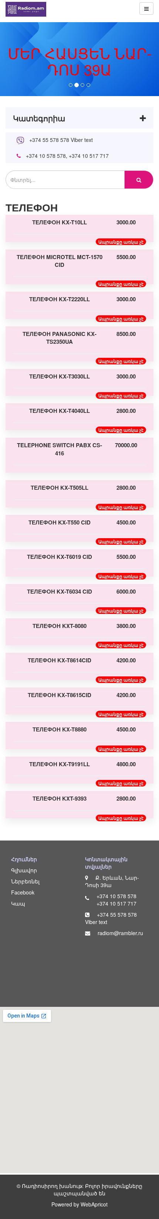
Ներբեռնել (25, 881)
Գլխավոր (24, 870)
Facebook (22, 892)
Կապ (18, 903)
